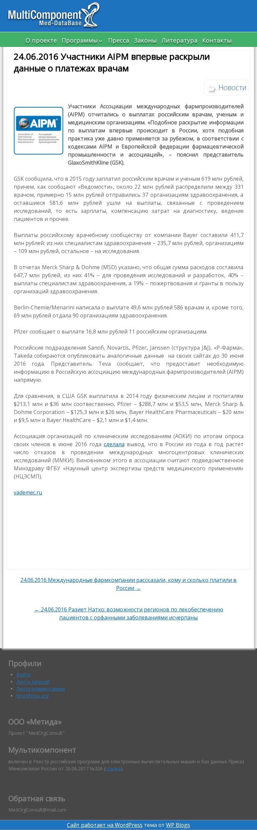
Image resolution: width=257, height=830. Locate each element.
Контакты (217, 40)
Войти (23, 674)
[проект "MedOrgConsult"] (57, 16)
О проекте (41, 40)
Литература (179, 40)
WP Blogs (178, 825)
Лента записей (33, 681)
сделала (114, 444)
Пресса (118, 40)
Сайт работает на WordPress (105, 825)
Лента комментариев (40, 689)
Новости (233, 87)
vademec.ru (28, 492)
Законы (145, 40)
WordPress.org (32, 696)
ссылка (113, 768)
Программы (80, 40)
